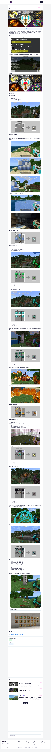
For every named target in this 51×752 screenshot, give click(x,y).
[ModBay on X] (5, 747)
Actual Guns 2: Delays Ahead (24, 683)
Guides (19, 742)
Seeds (27, 744)
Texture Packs (28, 742)
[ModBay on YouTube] (3, 747)
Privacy (36, 747)
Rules (42, 741)
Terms (32, 747)
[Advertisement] (16, 654)
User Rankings (43, 742)
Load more (25, 703)
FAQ (34, 744)
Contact (34, 742)
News (19, 741)
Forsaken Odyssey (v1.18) (24, 690)
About (34, 741)
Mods (40, 695)
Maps (26, 741)
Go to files (25, 28)
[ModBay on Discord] (7, 747)
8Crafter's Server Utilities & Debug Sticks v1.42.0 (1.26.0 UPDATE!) (30, 697)
